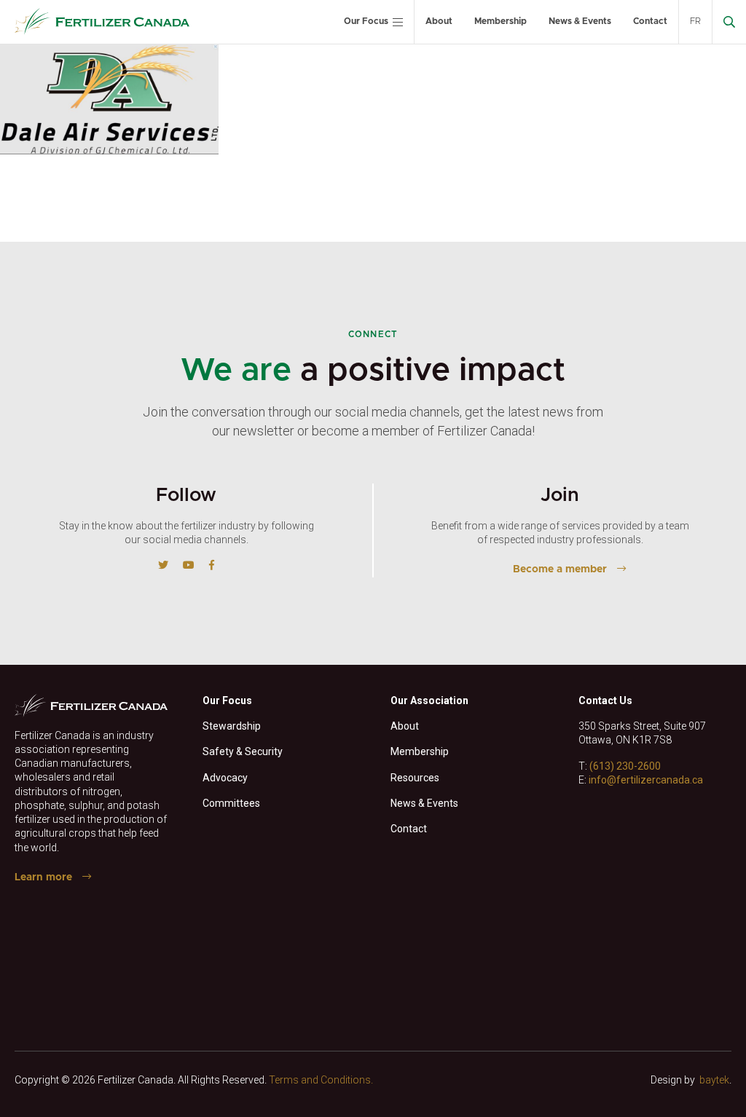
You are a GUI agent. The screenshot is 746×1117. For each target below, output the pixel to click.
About (438, 21)
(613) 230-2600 (625, 766)
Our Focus (366, 21)
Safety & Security (243, 751)
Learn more (43, 877)
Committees (231, 803)
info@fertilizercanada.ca (646, 780)
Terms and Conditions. (321, 1080)
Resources (414, 778)
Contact (650, 21)
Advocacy (225, 778)
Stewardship (232, 726)
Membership (500, 21)
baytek (714, 1080)
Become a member (560, 569)
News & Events (580, 21)
